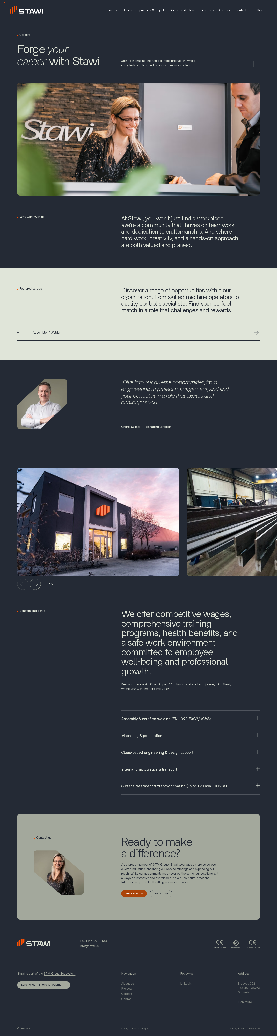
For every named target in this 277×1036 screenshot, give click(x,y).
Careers (126, 993)
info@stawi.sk (90, 946)
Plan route (245, 1002)
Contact (127, 999)
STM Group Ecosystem (59, 973)
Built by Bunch (237, 1028)
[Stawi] (26, 10)
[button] (259, 9)
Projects (127, 988)
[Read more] (253, 64)
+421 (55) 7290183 (93, 941)
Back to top (254, 1028)
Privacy (124, 1028)
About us (127, 983)
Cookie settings (140, 1028)
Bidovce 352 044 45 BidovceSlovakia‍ (249, 988)
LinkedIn (186, 983)
